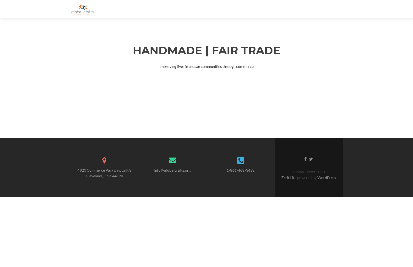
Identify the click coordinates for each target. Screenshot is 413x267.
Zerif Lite (289, 177)
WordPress (326, 177)
